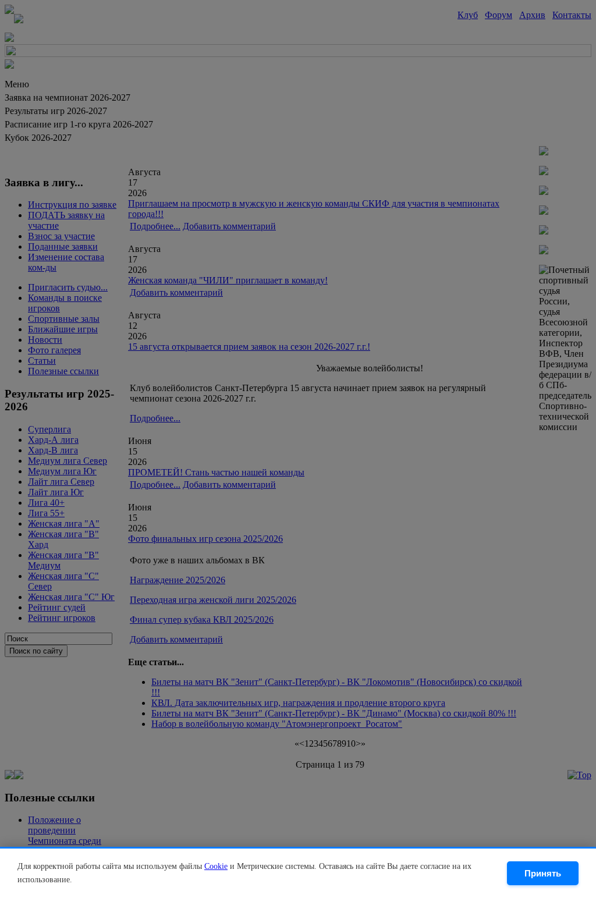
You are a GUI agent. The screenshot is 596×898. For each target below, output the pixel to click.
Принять (542, 873)
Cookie (216, 866)
